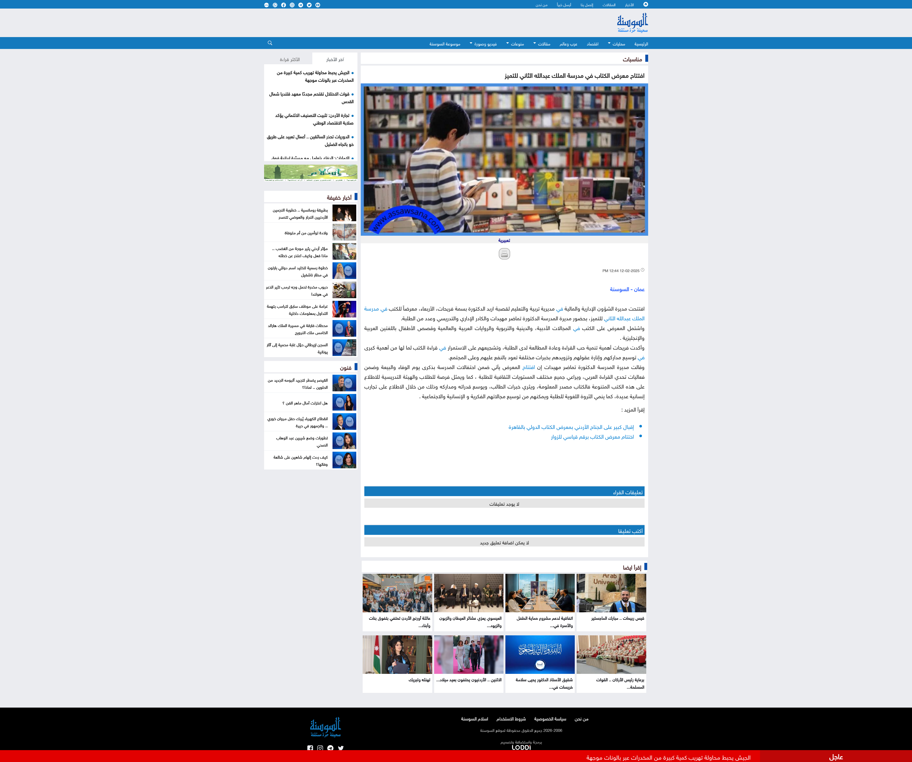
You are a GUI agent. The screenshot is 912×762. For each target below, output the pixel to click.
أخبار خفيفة (339, 196)
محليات (619, 43)
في (559, 307)
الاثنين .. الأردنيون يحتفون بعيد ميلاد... (469, 679)
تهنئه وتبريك (419, 679)
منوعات (517, 43)
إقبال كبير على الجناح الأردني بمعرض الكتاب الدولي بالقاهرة (571, 426)
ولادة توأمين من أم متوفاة (306, 232)
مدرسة (371, 307)
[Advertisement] (417, 23)
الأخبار (629, 4)
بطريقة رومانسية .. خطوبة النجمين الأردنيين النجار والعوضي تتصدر (300, 213)
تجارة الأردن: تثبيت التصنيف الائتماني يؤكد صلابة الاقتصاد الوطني (314, 118)
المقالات (609, 4)
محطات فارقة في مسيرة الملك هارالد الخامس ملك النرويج (298, 328)
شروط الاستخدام (511, 718)
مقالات (544, 43)
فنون (346, 367)
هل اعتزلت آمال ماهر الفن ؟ (305, 402)
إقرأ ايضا (632, 566)
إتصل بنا (587, 4)
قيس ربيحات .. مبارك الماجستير (617, 617)
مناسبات (632, 58)
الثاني (609, 317)
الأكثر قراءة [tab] (290, 58)
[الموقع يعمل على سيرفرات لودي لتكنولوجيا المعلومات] (521, 746)
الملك (638, 317)
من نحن (541, 4)
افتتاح (528, 366)
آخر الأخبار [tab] (335, 58)
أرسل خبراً (564, 4)
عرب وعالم (568, 43)
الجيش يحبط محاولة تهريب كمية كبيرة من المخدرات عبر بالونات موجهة (315, 75)
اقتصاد (592, 43)
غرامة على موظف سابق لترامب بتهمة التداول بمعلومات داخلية (297, 309)
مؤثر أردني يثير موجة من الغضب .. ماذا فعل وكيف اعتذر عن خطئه (300, 251)
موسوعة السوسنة (445, 43)
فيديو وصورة (486, 43)
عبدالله (624, 317)
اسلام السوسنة (474, 718)
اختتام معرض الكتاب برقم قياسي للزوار (592, 436)
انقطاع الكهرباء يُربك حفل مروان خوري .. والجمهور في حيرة (297, 421)
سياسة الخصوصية (550, 718)
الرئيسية (641, 43)
